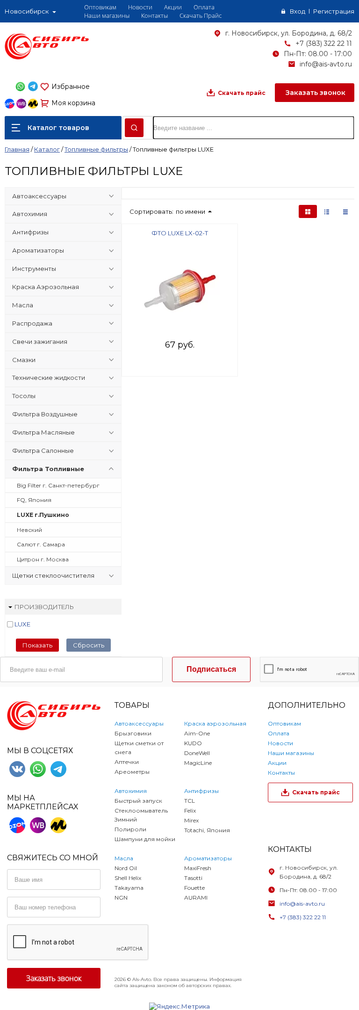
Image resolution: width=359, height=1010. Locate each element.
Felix (190, 810)
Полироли (130, 829)
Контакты (154, 15)
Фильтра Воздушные (45, 414)
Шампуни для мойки (145, 839)
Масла (22, 305)
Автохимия (29, 214)
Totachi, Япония (207, 830)
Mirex (191, 820)
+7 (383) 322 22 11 (323, 43)
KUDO (193, 743)
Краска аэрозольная (215, 723)
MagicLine (198, 762)
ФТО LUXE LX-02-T (179, 233)
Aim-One (197, 733)
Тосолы (24, 396)
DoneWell (197, 752)
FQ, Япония (34, 499)
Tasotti (193, 877)
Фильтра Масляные (43, 432)
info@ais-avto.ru (326, 64)
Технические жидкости (48, 377)
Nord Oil (126, 868)
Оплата (204, 7)
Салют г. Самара (41, 544)
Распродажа (32, 323)
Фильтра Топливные (48, 468)
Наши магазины (106, 15)
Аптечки (127, 761)
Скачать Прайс (201, 15)
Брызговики (133, 733)
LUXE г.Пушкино (43, 514)
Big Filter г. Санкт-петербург (58, 485)
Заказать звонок (314, 92)
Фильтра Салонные (43, 450)
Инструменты (34, 268)
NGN (121, 897)
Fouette (194, 887)
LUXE (22, 624)
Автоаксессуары (39, 196)
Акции (173, 7)
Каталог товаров (58, 128)
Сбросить (88, 645)
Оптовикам (100, 7)
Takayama (129, 887)
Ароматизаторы (38, 250)
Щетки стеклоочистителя (53, 575)
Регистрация (333, 11)
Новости (140, 7)
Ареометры (132, 771)
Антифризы (30, 232)
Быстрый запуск (138, 800)
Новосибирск (27, 11)
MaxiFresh (197, 868)
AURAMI (196, 897)
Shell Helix (128, 877)
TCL (189, 800)
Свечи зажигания (39, 341)
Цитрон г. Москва (43, 559)
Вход (297, 11)
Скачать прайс (242, 92)
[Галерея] (327, 211)
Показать (37, 645)
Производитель (44, 606)
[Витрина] (308, 211)
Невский (29, 529)
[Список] (345, 211)
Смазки (24, 359)
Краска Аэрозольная (45, 287)
